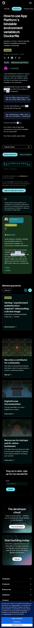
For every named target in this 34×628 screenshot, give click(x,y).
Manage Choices (17, 625)
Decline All (17, 621)
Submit (10, 489)
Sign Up (7, 375)
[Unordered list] (23, 163)
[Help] (29, 165)
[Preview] (27, 165)
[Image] (14, 163)
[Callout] (4, 165)
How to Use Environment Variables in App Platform (17, 76)
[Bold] (4, 163)
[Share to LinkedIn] (12, 58)
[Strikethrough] (10, 163)
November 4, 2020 (16, 221)
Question (7, 50)
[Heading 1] (17, 163)
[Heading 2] (19, 163)
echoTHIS (15, 68)
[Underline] (8, 163)
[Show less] (28, 218)
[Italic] (6, 163)
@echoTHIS (11, 235)
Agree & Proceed (17, 618)
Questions (16, 9)
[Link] (12, 163)
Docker (14, 41)
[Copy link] (19, 58)
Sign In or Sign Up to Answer (14, 190)
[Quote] (27, 163)
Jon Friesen (13, 219)
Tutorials (7, 9)
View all (7, 290)
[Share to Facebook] (8, 58)
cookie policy (8, 614)
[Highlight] (16, 163)
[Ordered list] (25, 163)
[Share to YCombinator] (16, 58)
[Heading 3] (21, 163)
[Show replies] (11, 270)
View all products (17, 527)
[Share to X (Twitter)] (5, 58)
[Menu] (30, 2)
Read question (9, 327)
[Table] (6, 165)
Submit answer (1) (10, 154)
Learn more (8, 414)
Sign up (17, 559)
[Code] (8, 165)
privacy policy (15, 605)
